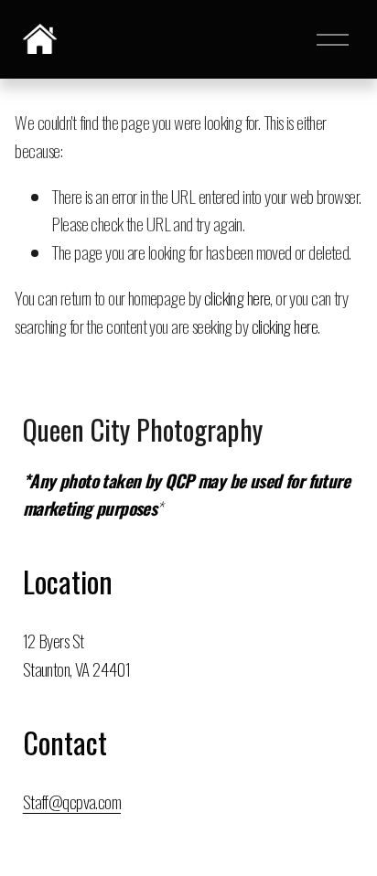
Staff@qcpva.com (72, 801)
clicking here (237, 297)
